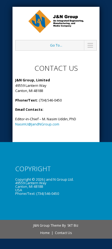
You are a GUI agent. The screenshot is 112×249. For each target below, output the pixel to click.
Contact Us (63, 232)
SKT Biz (72, 225)
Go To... (56, 45)
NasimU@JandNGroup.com (37, 124)
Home (45, 232)
